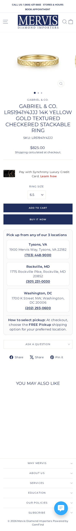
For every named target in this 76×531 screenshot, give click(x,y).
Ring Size (36, 186)
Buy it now (38, 219)
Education (37, 492)
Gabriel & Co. (38, 99)
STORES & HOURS (53, 4)
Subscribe (37, 512)
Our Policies (36, 502)
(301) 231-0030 (38, 281)
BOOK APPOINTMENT (37, 9)
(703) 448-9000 (38, 255)
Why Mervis (37, 463)
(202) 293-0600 (38, 308)
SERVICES (37, 483)
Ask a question (38, 344)
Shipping (21, 152)
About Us (36, 473)
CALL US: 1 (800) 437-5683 (26, 4)
